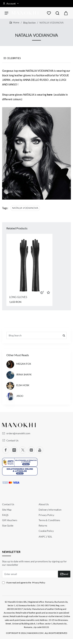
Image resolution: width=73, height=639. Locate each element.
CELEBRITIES (14, 58)
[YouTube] (39, 450)
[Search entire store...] (57, 13)
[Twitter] (22, 450)
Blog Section (29, 22)
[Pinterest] (31, 450)
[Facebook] (5, 450)
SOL (50, 536)
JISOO (19, 395)
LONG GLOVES (18, 297)
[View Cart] (66, 13)
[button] (42, 292)
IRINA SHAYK (24, 374)
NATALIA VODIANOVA (25, 208)
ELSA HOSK (22, 385)
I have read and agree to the (25, 582)
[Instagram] (14, 450)
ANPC (42, 536)
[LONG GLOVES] (29, 264)
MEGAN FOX (23, 363)
